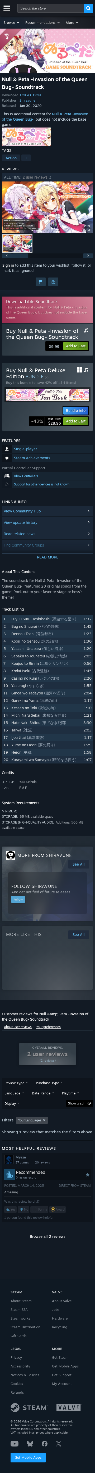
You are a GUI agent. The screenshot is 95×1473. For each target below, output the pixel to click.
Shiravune (27, 100)
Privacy (16, 1357)
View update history (20, 522)
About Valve (62, 1301)
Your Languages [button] (29, 1120)
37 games (22, 1162)
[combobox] (50, 8)
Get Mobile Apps (28, 1457)
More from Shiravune (44, 855)
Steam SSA (19, 1309)
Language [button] (12, 1093)
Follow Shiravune (34, 886)
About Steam (21, 1301)
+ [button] (26, 158)
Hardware (60, 1318)
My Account (62, 1383)
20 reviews (42, 1162)
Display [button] (10, 1103)
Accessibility (20, 1366)
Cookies (17, 1383)
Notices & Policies (25, 1375)
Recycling (59, 1327)
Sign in (8, 265)
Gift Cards (18, 1336)
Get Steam (60, 1357)
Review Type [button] (14, 1083)
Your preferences (48, 1027)
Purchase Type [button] (47, 1083)
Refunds (17, 1392)
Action (11, 158)
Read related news (19, 533)
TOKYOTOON (30, 95)
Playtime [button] (68, 1093)
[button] (12, 22)
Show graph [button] (76, 1103)
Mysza (21, 1157)
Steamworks (20, 1318)
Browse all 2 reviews (47, 1236)
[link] (46, 421)
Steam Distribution (25, 1327)
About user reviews (18, 1027)
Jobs (55, 1309)
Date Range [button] (41, 1093)
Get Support (62, 1375)
